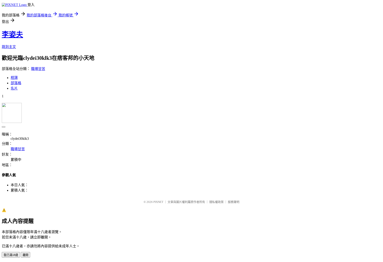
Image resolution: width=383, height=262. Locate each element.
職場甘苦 (38, 69)
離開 (25, 255)
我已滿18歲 (11, 255)
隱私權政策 (216, 202)
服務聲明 (233, 202)
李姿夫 (12, 34)
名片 (14, 88)
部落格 (16, 83)
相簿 (14, 78)
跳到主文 (9, 47)
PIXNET (158, 202)
